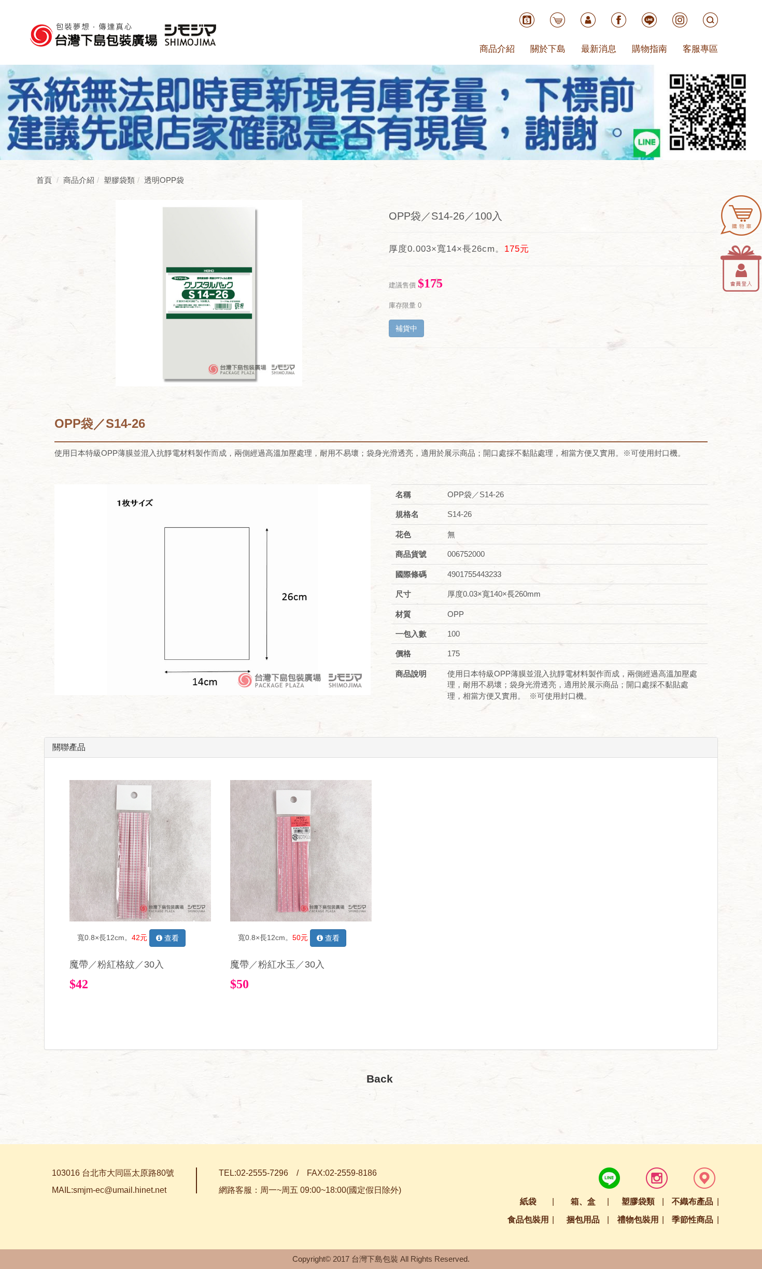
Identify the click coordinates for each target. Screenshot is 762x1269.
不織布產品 (692, 1201)
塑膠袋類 (638, 1201)
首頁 (44, 180)
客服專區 (700, 49)
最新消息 (598, 49)
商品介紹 (497, 49)
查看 (170, 938)
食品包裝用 (528, 1219)
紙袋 (528, 1201)
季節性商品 (692, 1219)
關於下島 (548, 49)
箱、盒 (583, 1201)
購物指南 (649, 49)
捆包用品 (583, 1219)
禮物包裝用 (638, 1219)
